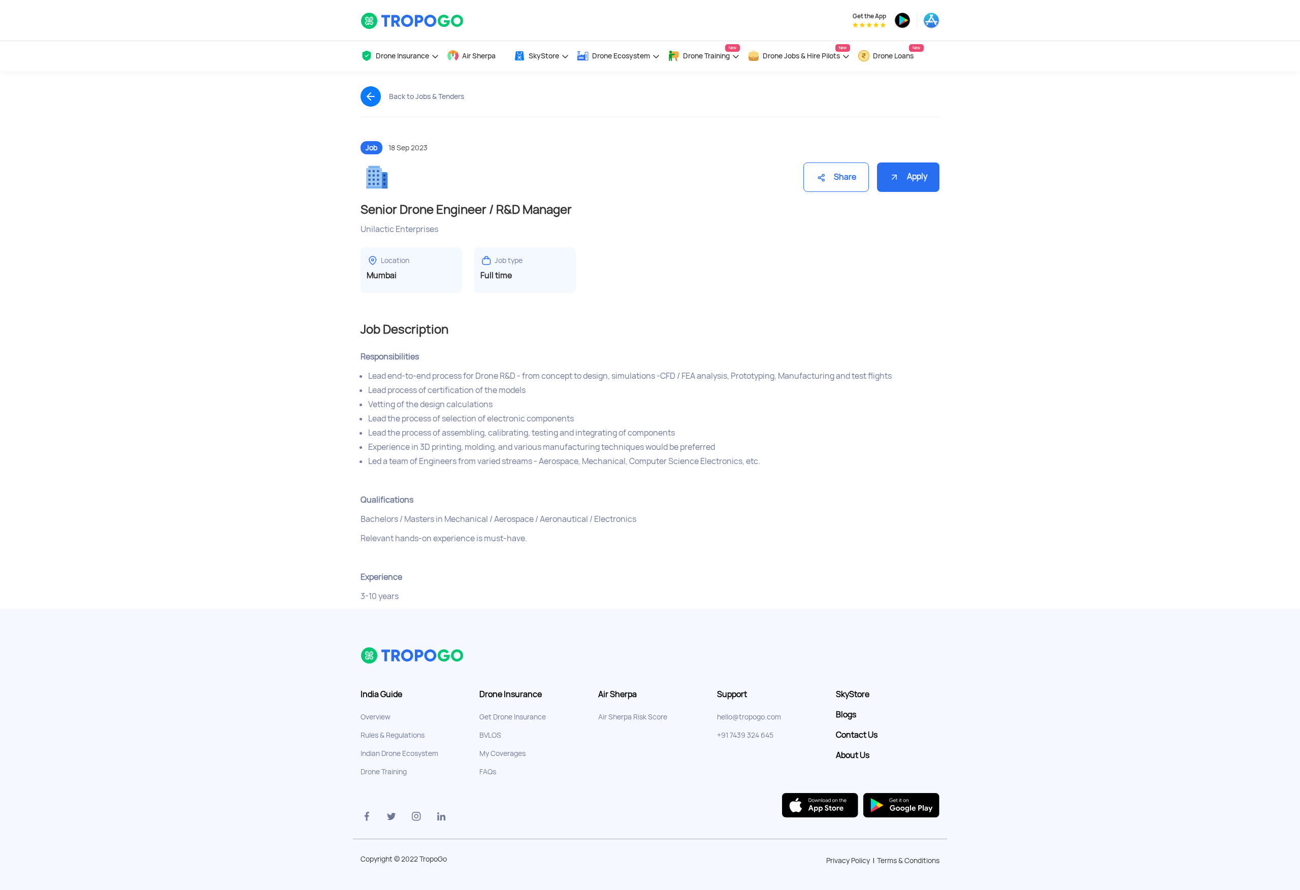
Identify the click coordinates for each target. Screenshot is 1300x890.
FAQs (487, 771)
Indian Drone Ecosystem (399, 753)
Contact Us (857, 735)
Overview (376, 716)
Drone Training (384, 771)
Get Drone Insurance (512, 716)
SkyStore (852, 694)
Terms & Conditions (908, 860)
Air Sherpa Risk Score (632, 716)
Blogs (846, 715)
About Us (852, 755)
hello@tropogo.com (749, 716)
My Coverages (502, 753)
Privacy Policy (848, 860)
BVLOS (490, 735)
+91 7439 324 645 (745, 735)
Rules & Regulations (393, 735)
